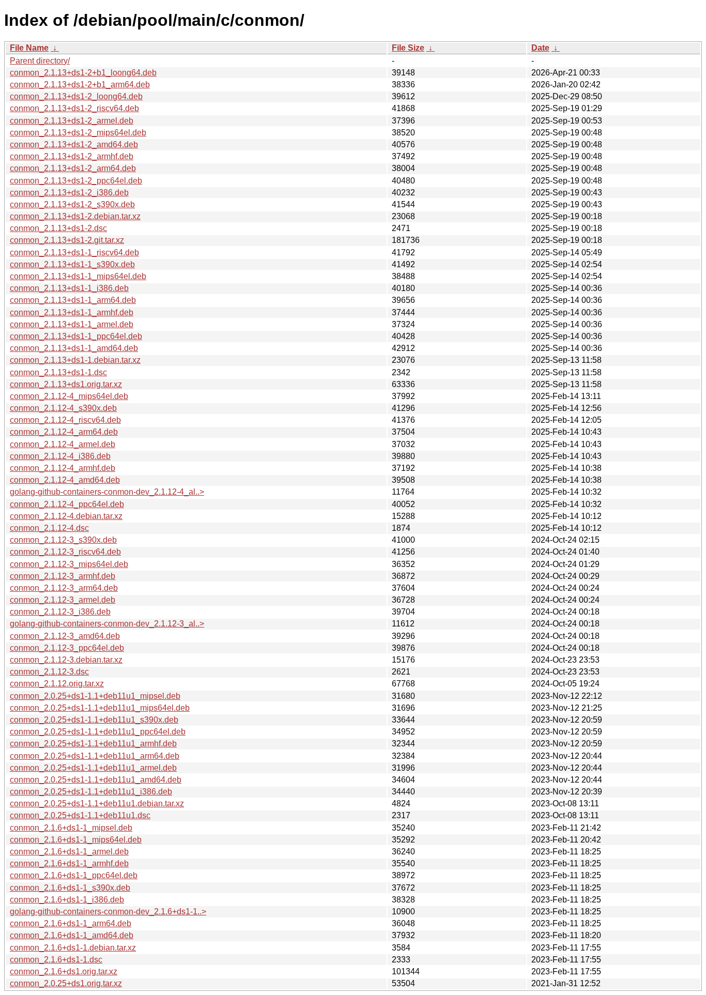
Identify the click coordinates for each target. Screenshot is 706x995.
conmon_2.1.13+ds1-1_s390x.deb (72, 264)
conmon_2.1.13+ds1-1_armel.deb (71, 324)
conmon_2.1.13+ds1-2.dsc (58, 228)
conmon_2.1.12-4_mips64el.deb (69, 396)
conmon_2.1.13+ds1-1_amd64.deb (74, 348)
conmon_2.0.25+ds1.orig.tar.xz (66, 983)
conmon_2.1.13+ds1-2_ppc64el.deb (76, 180)
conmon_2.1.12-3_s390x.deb (63, 539)
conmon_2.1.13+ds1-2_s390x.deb (72, 204)
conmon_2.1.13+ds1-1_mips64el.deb (78, 276)
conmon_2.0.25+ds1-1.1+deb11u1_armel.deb (93, 767)
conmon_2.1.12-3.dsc (49, 671)
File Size (408, 47)
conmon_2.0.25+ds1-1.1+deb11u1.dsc (80, 815)
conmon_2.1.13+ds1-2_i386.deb (69, 192)
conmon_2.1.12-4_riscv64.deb (65, 420)
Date (540, 47)
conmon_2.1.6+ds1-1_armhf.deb (69, 863)
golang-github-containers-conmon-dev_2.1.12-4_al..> (107, 491)
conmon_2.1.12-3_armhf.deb (62, 576)
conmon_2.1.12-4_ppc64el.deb (67, 504)
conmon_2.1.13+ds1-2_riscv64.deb (74, 108)
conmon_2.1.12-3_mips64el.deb (69, 564)
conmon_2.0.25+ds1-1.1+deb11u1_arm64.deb (94, 756)
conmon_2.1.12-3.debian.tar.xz (66, 659)
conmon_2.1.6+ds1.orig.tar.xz (63, 971)
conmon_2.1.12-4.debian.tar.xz (66, 516)
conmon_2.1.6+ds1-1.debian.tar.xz (73, 947)
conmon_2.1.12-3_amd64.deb (65, 636)
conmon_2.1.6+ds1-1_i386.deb (67, 899)
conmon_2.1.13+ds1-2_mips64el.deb (78, 132)
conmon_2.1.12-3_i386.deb (60, 611)
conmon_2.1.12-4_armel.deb (62, 444)
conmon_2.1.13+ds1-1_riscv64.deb (74, 252)
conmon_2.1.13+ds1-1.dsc (58, 372)
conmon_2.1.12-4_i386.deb (60, 456)
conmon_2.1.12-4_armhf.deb (62, 468)
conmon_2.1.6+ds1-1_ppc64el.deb (73, 875)
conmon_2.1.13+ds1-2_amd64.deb (74, 144)
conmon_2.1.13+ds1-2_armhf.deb (71, 156)
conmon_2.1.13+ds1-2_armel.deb (71, 120)
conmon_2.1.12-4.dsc (49, 528)
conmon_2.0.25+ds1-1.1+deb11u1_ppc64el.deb (98, 731)
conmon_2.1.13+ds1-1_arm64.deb (73, 300)
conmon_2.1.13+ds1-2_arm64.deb (73, 168)
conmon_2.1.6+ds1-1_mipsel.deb (71, 827)
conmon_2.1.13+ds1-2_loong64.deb (76, 96)
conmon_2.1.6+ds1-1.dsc (56, 959)
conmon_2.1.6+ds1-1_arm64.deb (70, 923)
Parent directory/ (40, 60)
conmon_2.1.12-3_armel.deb (62, 599)
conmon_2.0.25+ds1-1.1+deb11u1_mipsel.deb (95, 696)
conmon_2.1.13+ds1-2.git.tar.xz (67, 240)
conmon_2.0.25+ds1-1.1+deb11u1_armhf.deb (93, 743)
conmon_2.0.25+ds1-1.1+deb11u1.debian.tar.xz (97, 803)
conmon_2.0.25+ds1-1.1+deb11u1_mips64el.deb (100, 707)
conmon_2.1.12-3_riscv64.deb (65, 551)
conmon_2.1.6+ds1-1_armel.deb (69, 851)
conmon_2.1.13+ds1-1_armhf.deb (71, 312)
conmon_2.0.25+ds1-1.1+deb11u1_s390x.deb (94, 719)
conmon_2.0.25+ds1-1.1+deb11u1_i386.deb (91, 791)
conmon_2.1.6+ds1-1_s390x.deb (70, 887)
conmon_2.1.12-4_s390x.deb (63, 408)
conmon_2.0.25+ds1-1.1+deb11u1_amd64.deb (95, 779)
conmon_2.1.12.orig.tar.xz (57, 683)
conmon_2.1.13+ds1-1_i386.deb (69, 288)
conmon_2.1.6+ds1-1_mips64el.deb (76, 839)
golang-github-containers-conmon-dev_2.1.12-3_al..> (107, 623)
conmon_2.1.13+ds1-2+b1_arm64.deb (80, 84)
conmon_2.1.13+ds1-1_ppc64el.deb (76, 336)
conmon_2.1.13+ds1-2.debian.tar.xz (75, 216)
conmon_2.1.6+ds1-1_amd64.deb (71, 935)
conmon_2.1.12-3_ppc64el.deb (67, 648)
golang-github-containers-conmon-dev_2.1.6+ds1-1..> (108, 911)
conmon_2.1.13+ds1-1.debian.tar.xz (75, 360)
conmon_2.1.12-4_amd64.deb (65, 480)
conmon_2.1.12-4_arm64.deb (64, 431)
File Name (29, 47)
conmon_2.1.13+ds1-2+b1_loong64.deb (83, 72)
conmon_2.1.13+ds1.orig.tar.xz (66, 384)
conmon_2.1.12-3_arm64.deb (64, 588)
